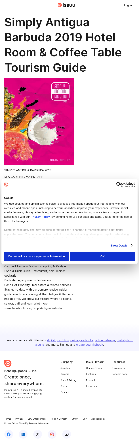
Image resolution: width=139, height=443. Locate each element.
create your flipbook (89, 344)
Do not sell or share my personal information (36, 256)
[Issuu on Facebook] (8, 434)
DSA (85, 418)
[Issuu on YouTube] (66, 434)
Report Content (59, 418)
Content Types (94, 368)
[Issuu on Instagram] (52, 434)
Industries (91, 386)
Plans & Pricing (68, 380)
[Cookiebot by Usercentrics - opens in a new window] (119, 184)
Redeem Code (120, 374)
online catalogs (105, 340)
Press (63, 386)
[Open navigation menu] (6, 5)
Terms (7, 418)
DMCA (74, 418)
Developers (118, 368)
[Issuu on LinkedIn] (23, 434)
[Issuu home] (66, 5)
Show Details (119, 245)
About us (65, 368)
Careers (64, 374)
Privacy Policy (40, 216)
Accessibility (98, 418)
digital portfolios (58, 340)
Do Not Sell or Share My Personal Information (26, 423)
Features (91, 374)
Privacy (19, 418)
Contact (64, 392)
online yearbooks (81, 340)
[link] (128, 5)
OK (102, 256)
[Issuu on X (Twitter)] (37, 434)
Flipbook (91, 380)
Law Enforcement (37, 418)
